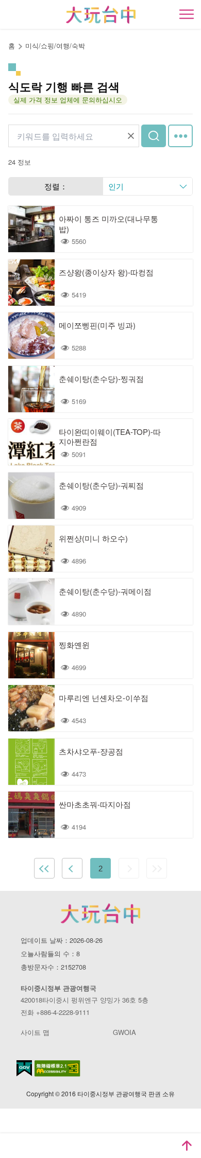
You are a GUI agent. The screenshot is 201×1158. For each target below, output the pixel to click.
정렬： (56, 186)
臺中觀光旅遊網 (101, 15)
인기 (116, 186)
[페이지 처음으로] (186, 1145)
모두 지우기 (131, 136)
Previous (72, 868)
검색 (153, 136)
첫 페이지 (44, 868)
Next (129, 868)
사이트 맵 (35, 1032)
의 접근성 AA (57, 1068)
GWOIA (124, 1032)
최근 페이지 (156, 868)
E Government (24, 1068)
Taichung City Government (100, 913)
